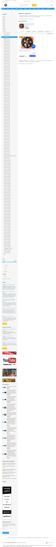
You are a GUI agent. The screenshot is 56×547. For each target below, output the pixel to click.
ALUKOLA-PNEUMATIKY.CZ (39, 537)
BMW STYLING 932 (7, 157)
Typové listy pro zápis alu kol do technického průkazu (25, 537)
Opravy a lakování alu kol (12, 537)
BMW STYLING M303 (7, 161)
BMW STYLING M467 (7, 167)
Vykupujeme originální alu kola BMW (9, 341)
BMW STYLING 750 (7, 135)
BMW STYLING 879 (7, 154)
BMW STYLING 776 (7, 145)
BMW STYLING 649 (7, 109)
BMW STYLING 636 (7, 104)
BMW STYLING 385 (7, 63)
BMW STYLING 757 (7, 142)
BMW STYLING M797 (7, 226)
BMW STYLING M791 (7, 219)
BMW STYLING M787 (7, 216)
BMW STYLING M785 (7, 213)
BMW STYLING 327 (7, 54)
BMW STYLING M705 (7, 189)
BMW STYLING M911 (7, 239)
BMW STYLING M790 (7, 217)
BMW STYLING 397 (7, 72)
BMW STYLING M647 (7, 180)
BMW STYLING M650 (7, 177)
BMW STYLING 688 (7, 117)
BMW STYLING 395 (7, 69)
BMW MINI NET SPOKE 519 (8, 248)
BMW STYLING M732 (7, 195)
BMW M (4, 29)
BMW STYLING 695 (7, 122)
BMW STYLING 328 (7, 56)
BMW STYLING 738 (7, 132)
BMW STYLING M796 (7, 224)
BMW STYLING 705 (7, 126)
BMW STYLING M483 (7, 169)
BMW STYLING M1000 (7, 246)
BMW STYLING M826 (7, 229)
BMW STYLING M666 (7, 186)
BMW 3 (4, 19)
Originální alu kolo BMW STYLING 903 (10, 155)
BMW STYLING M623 (7, 173)
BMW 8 (4, 26)
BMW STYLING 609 (7, 91)
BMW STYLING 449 (7, 82)
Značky (4, 254)
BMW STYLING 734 (7, 128)
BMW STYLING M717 (7, 252)
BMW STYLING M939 (7, 242)
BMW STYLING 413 (7, 79)
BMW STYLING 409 (7, 76)
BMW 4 (4, 20)
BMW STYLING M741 (7, 198)
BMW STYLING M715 (7, 192)
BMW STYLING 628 (7, 97)
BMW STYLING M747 (7, 201)
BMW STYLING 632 (7, 100)
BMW (5, 276)
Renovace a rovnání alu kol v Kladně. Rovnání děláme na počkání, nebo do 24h (9, 300)
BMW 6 (4, 23)
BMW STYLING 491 (7, 85)
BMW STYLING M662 (7, 183)
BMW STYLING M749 (7, 204)
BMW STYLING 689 (7, 119)
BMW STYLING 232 (7, 37)
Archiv (4, 323)
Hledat (34, 5)
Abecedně (47, 31)
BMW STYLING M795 (7, 223)
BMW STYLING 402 (7, 75)
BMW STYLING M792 (7, 220)
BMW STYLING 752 (7, 136)
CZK (47, 1)
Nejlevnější (28, 31)
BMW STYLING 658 (7, 110)
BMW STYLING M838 (7, 232)
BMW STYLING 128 (7, 34)
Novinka (6, 268)
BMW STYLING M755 (7, 207)
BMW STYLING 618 (7, 92)
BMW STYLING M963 (7, 245)
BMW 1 (4, 16)
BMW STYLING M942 (7, 244)
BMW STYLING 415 (7, 81)
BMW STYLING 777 (7, 147)
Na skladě (6, 265)
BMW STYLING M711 (7, 191)
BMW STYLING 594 (7, 89)
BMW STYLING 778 (7, 148)
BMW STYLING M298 (7, 160)
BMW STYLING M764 (7, 211)
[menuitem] (3, 9)
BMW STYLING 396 (7, 70)
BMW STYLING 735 (7, 129)
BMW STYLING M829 (7, 230)
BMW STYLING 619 (7, 94)
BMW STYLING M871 (7, 233)
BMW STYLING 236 (7, 38)
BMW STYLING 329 (7, 57)
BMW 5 (4, 22)
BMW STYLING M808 (7, 227)
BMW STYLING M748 (7, 202)
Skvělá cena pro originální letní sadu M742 (9, 292)
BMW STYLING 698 (7, 125)
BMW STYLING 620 (7, 95)
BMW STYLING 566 (7, 87)
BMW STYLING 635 (7, 103)
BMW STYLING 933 (7, 158)
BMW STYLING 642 (7, 106)
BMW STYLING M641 (7, 179)
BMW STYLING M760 (7, 208)
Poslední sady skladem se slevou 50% (9, 284)
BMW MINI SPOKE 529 (7, 249)
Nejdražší (34, 31)
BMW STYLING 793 (7, 150)
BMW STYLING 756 (7, 141)
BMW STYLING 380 (7, 62)
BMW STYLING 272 (7, 45)
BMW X (4, 28)
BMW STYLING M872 (7, 235)
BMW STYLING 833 (7, 151)
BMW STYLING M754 (7, 205)
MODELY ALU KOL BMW (6, 32)
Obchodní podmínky (27, 1)
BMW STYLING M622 (7, 172)
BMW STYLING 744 (7, 133)
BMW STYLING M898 (7, 251)
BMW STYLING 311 (7, 51)
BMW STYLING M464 (7, 166)
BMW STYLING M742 (7, 199)
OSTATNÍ (4, 31)
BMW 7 (4, 25)
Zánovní (6, 271)
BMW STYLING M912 (7, 241)
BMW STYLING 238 (7, 40)
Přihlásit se (5, 532)
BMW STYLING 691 (7, 120)
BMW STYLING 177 (7, 35)
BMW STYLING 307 (7, 50)
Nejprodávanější (40, 31)
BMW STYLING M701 (7, 188)
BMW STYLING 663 (7, 111)
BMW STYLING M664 (7, 185)
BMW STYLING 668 (7, 113)
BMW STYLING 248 (7, 41)
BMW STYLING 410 (7, 78)
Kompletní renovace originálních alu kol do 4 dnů (9, 329)
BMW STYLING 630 (7, 98)
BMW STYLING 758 (7, 144)
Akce (5, 267)
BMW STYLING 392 (7, 64)
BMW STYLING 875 (7, 153)
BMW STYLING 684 (7, 114)
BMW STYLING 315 (7, 53)
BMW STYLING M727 (7, 194)
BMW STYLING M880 (7, 236)
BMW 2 (4, 18)
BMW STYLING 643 (7, 107)
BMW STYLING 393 (7, 66)
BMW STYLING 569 (7, 88)
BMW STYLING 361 (7, 59)
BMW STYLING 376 (7, 60)
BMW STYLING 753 (7, 138)
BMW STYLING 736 (7, 131)
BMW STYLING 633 (7, 101)
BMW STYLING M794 (7, 221)
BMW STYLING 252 (7, 44)
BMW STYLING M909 (7, 238)
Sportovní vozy (45, 537)
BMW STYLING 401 (7, 73)
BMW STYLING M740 (7, 197)
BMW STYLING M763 (7, 210)
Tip (5, 270)
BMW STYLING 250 (7, 42)
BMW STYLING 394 (7, 67)
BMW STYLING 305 (7, 47)
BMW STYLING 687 (7, 116)
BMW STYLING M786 (7, 214)
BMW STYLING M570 (7, 170)
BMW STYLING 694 (7, 123)
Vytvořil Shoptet (50, 542)
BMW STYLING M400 (7, 163)
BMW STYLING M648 (7, 182)
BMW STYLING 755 (7, 139)
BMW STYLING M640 (7, 176)
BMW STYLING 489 (7, 84)
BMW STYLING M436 (7, 175)
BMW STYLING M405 (7, 164)
